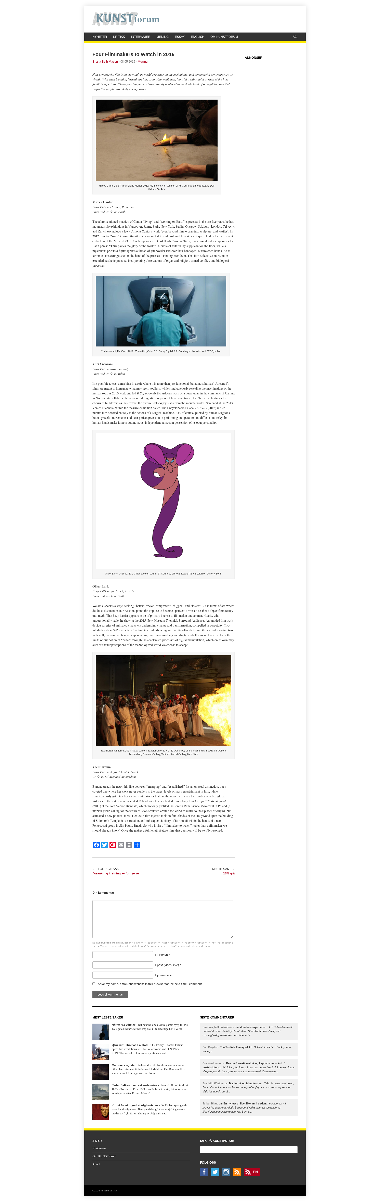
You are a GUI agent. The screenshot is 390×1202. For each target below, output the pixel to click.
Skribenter (99, 1148)
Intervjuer (140, 36)
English (197, 36)
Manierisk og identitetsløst (130, 1065)
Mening (162, 36)
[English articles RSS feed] (253, 1175)
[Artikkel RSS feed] (238, 1175)
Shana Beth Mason (105, 61)
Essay (180, 36)
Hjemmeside (163, 975)
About (96, 1164)
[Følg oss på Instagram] (227, 1175)
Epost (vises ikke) (167, 965)
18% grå (229, 873)
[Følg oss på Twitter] (216, 1175)
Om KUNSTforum (224, 36)
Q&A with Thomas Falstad (130, 1045)
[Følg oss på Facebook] (205, 1175)
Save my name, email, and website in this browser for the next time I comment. (150, 984)
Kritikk (119, 36)
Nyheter (99, 36)
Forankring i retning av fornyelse (115, 873)
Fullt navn (161, 955)
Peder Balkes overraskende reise (134, 1085)
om (248, 1031)
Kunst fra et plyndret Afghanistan (135, 1105)
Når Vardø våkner (123, 1024)
